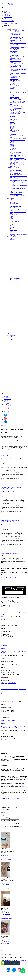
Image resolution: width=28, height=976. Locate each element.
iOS (11, 199)
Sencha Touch (13, 241)
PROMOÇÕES (8, 17)
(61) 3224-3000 (6, 914)
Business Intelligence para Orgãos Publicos (15, 49)
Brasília (14, 597)
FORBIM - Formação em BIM (17, 101)
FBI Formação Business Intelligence (18, 46)
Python (11, 216)
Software (6, 11)
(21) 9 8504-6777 (5, 944)
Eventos (6, 393)
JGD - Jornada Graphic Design (17, 111)
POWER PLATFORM (12, 55)
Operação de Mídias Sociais (17, 158)
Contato (6, 396)
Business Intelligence (12, 29)
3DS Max (12, 83)
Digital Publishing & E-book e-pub (18, 138)
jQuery (11, 224)
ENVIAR (17, 823)
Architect (12, 239)
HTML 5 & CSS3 (14, 220)
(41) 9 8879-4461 (5, 886)
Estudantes (6, 14)
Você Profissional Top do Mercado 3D (10, 553)
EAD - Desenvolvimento (16, 106)
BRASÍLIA (7, 412)
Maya (11, 90)
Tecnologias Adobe (11, 120)
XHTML (12, 227)
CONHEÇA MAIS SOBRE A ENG (10, 798)
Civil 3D (12, 95)
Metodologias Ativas (15, 173)
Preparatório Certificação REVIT (18, 92)
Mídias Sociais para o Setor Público (18, 159)
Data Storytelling (14, 44)
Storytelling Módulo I (15, 160)
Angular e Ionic (14, 203)
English (5, 18)
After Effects (13, 123)
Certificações (7, 15)
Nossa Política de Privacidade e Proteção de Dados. (13, 960)
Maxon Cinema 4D (14, 119)
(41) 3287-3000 (6, 884)
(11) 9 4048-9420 (5, 856)
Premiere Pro (13, 148)
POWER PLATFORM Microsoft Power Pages (15, 39)
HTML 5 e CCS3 (14, 209)
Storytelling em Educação (16, 171)
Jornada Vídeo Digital (15, 113)
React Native (13, 213)
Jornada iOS (13, 116)
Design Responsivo (15, 221)
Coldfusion (12, 131)
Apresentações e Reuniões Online (15, 277)
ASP (11, 228)
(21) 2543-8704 (6, 943)
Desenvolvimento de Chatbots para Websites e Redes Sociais (18, 186)
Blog (5, 394)
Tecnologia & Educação (13, 167)
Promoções (6, 25)
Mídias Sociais (10, 153)
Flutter (11, 217)
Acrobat (12, 122)
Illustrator (12, 142)
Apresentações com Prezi (16, 278)
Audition (12, 126)
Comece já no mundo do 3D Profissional (11, 487)
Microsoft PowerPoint (15, 54)
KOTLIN (12, 202)
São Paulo (3, 597)
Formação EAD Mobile (16, 194)
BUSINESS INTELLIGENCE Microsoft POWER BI (17, 31)
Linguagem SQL (14, 230)
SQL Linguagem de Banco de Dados (18, 42)
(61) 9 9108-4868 (5, 915)
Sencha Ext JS (13, 214)
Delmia (12, 338)
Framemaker (13, 141)
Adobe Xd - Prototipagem (16, 205)
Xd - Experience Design (16, 152)
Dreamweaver (13, 134)
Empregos (6, 403)
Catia (11, 336)
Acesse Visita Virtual (6, 859)
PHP (11, 225)
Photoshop (12, 147)
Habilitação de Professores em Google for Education (17, 169)
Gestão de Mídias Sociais (16, 156)
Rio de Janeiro (20, 597)
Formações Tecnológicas (13, 105)
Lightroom (12, 145)
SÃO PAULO (7, 406)
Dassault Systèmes (11, 335)
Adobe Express (14, 124)
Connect (12, 133)
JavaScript (12, 223)
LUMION (12, 94)
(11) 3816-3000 (6, 855)
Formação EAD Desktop (16, 192)
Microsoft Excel (14, 52)
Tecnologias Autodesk (12, 81)
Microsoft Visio (14, 51)
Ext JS (11, 238)
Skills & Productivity (9, 492)
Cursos (5, 26)
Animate (12, 127)
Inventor (12, 88)
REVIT (12, 91)
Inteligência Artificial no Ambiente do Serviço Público (18, 183)
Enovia (11, 339)
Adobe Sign (13, 151)
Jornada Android (14, 115)
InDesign (12, 144)
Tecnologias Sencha (12, 237)
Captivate (12, 129)
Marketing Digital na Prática (17, 155)
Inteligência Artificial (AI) (13, 178)
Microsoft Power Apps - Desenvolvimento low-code (16, 207)
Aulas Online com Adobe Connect (18, 174)
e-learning (9, 191)
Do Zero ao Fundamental (11, 459)
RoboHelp (12, 149)
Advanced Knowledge (9, 525)
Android (12, 201)
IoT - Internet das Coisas (13, 334)
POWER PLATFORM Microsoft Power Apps (15, 34)
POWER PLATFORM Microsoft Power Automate (16, 36)
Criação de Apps (11, 198)
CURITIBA (7, 409)
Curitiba (9, 597)
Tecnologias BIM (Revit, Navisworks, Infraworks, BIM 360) (16, 98)
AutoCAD (12, 84)
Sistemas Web (10, 219)
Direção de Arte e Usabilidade (17, 140)
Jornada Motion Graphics (16, 117)
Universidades (7, 12)
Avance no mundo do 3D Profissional (10, 520)
